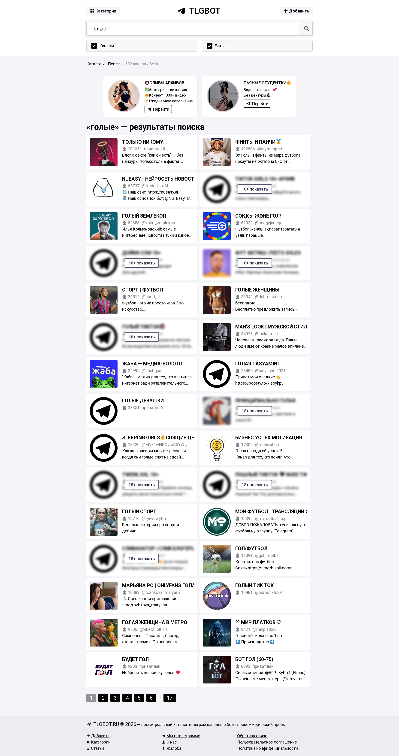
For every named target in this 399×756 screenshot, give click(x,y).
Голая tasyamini (257, 364)
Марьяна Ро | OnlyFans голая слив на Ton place (185, 585)
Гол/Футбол (251, 548)
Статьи (97, 748)
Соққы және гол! (258, 216)
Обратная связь (252, 735)
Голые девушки (143, 401)
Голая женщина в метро (154, 622)
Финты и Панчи (255, 142)
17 (169, 698)
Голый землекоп (144, 216)
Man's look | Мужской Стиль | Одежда (285, 327)
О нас (171, 742)
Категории (101, 742)
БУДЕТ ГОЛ (135, 659)
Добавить (100, 735)
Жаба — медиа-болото (152, 364)
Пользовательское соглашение (267, 742)
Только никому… (144, 142)
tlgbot (205, 11)
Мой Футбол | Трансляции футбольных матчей (298, 511)
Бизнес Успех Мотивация (268, 437)
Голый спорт (139, 511)
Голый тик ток (254, 585)
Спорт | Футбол (142, 290)
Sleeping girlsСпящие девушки (167, 437)
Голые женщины (257, 290)
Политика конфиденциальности (267, 748)
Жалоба (173, 748)
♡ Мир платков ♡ (258, 622)
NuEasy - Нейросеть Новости (160, 179)
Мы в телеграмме (183, 735)
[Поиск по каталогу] (305, 28)
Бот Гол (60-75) (254, 659)
